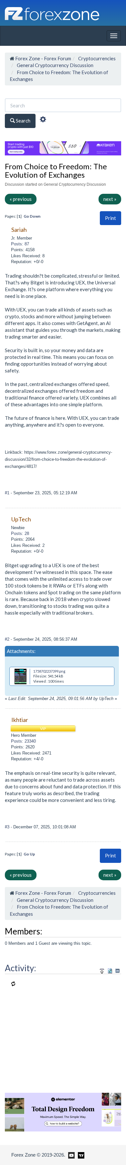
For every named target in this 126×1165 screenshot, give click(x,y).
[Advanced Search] (43, 120)
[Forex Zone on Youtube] (71, 1155)
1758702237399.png (49, 671)
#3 (8, 826)
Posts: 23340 (23, 741)
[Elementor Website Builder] (63, 1111)
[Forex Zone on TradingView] (80, 1155)
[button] (110, 218)
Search (22, 120)
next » (109, 199)
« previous (21, 199)
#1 (8, 492)
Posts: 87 (20, 244)
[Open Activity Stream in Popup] (102, 969)
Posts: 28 (20, 533)
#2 (8, 639)
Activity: (20, 968)
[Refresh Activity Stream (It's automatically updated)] (110, 969)
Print (110, 218)
